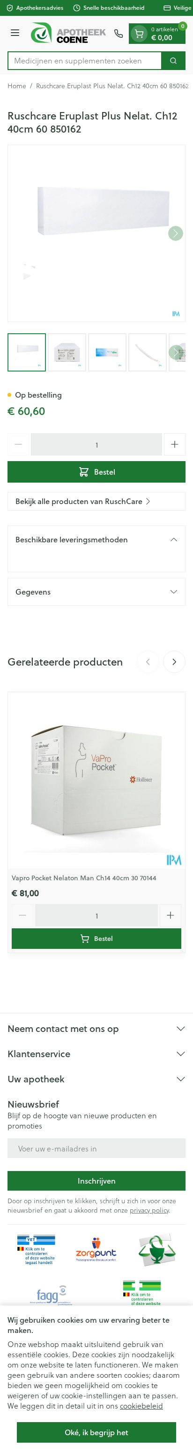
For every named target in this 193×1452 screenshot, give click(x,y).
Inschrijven (97, 1180)
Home (16, 86)
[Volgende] (175, 233)
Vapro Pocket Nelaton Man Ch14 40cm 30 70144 (84, 878)
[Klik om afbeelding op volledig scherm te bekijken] (96, 233)
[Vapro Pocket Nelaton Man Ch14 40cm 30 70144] (96, 780)
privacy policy (149, 1210)
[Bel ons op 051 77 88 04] (118, 33)
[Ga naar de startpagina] (68, 34)
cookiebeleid (141, 1405)
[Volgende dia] (174, 662)
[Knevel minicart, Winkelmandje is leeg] (139, 33)
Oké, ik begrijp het (96, 1432)
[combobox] (84, 60)
